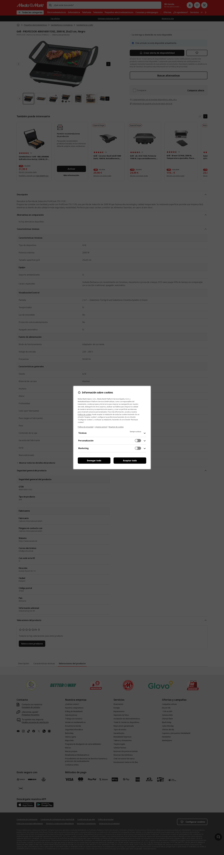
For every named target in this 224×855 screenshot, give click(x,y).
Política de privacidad (85, 427)
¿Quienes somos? (101, 427)
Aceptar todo (130, 460)
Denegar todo (94, 460)
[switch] (138, 440)
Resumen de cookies (116, 427)
